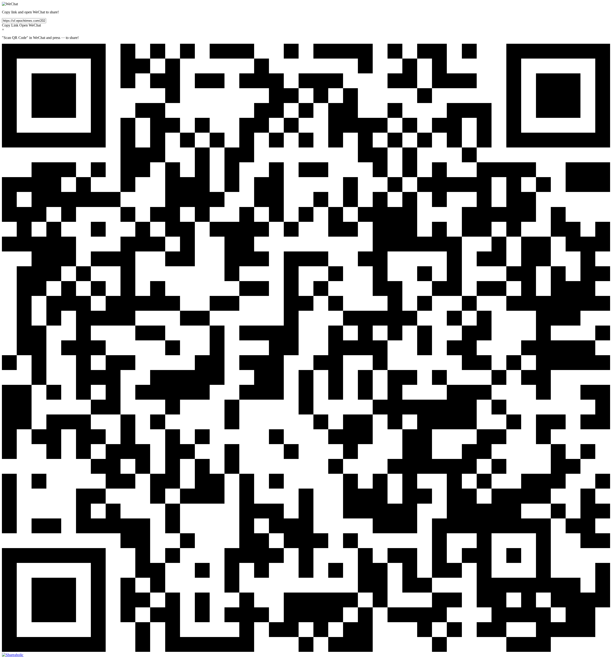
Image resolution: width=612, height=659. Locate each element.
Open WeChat (30, 25)
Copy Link (10, 25)
